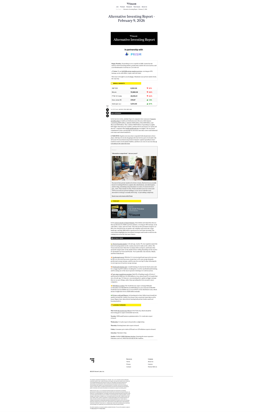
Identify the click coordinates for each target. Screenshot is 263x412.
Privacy (128, 364)
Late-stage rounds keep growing (122, 274)
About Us (144, 7)
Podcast (122, 7)
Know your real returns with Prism (122, 196)
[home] (131, 4)
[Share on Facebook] (107, 109)
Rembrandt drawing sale (120, 267)
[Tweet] (107, 112)
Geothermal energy (118, 257)
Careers (150, 364)
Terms (128, 361)
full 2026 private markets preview (132, 71)
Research (129, 7)
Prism (131, 77)
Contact (128, 367)
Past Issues (136, 7)
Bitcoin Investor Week (124, 311)
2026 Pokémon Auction (128, 336)
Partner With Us (152, 367)
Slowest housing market (120, 244)
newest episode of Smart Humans (125, 223)
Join (117, 7)
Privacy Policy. (102, 408)
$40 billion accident (119, 286)
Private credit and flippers (120, 295)
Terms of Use (94, 408)
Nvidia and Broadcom (131, 128)
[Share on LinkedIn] (107, 115)
